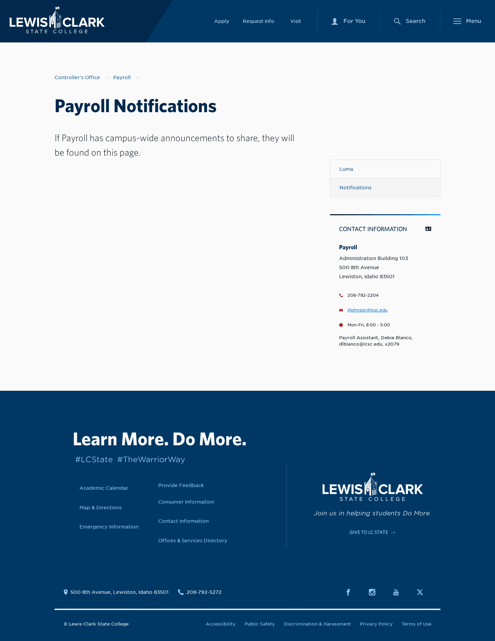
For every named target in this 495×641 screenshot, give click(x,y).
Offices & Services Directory (192, 540)
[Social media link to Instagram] (376, 592)
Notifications (355, 187)
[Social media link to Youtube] (400, 592)
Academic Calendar (103, 488)
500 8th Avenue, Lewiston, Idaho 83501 (119, 592)
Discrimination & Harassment (317, 624)
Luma (346, 169)
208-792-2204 (363, 295)
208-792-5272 (204, 592)
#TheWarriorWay (151, 459)
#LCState (94, 459)
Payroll (122, 77)
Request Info (258, 21)
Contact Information (183, 521)
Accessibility (220, 624)
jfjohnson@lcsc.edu (368, 310)
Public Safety (259, 624)
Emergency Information (108, 527)
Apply (221, 21)
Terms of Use (416, 624)
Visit (295, 21)
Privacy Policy (376, 624)
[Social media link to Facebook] (352, 592)
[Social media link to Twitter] (424, 592)
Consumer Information (186, 502)
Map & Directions (100, 507)
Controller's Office (77, 77)
